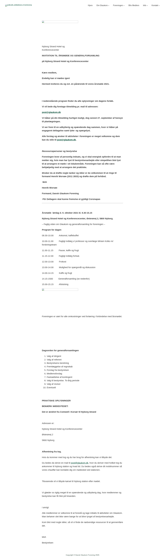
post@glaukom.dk (79, 463)
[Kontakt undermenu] (159, 5)
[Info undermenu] (147, 5)
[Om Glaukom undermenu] (108, 5)
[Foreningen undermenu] (124, 5)
